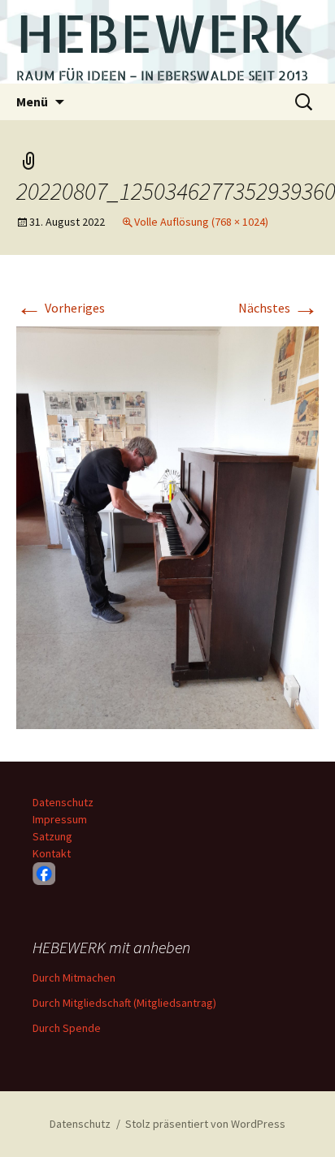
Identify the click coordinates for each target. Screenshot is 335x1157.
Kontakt (52, 853)
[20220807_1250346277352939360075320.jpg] (167, 526)
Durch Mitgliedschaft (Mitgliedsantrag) (124, 1002)
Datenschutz (63, 802)
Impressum (60, 819)
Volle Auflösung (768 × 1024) (201, 221)
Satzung (52, 836)
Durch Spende (67, 1028)
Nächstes (278, 308)
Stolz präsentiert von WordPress (205, 1123)
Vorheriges (60, 308)
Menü (32, 101)
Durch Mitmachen (74, 977)
